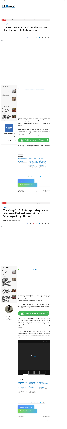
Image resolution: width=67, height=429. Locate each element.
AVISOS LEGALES (13, 16)
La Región (6, 24)
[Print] (45, 37)
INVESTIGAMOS (55, 12)
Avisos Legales (39, 0)
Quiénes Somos (33, 0)
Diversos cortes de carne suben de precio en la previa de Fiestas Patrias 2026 (6, 110)
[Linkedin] (39, 37)
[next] (48, 20)
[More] (48, 37)
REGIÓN (16, 12)
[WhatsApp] (36, 37)
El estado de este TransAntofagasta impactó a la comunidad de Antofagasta (43, 193)
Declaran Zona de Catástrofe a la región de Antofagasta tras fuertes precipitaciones (6, 117)
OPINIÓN (48, 12)
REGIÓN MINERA (34, 12)
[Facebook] (27, 37)
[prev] (46, 20)
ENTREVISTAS (42, 12)
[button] (65, 0)
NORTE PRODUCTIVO (25, 12)
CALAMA (11, 12)
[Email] (42, 37)
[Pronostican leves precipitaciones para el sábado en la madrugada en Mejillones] (14, 91)
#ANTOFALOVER (5, 16)
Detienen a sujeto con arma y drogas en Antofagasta (22, 160)
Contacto (27, 0)
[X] (30, 37)
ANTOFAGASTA (5, 12)
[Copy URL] (43, 176)
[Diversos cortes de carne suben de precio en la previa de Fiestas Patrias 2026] (14, 110)
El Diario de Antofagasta (9, 34)
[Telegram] (40, 176)
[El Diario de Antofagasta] (9, 128)
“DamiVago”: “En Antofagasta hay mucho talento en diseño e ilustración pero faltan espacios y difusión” (25, 193)
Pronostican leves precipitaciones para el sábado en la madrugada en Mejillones (6, 92)
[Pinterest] (33, 37)
